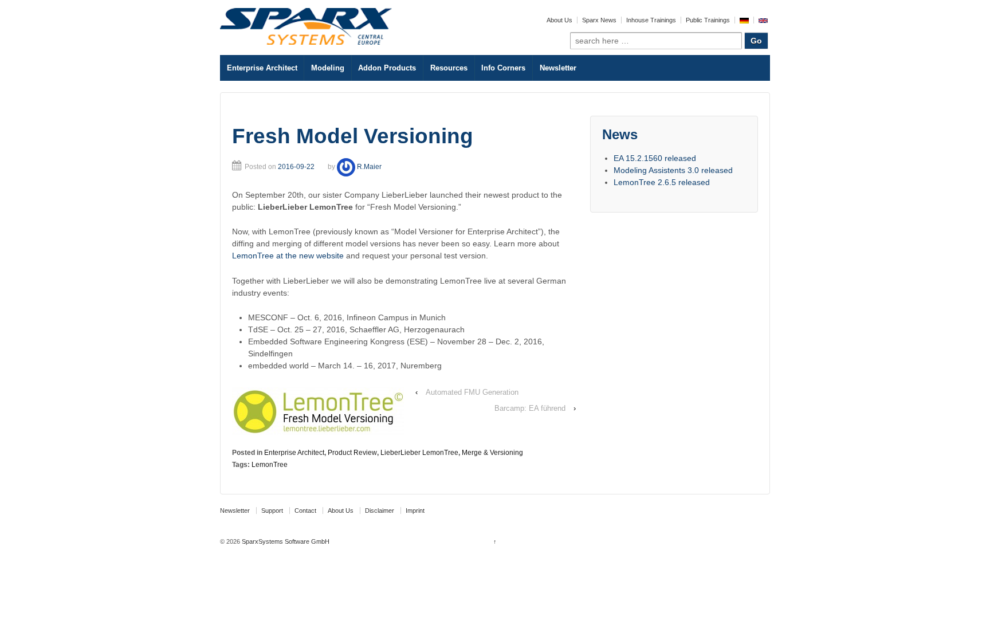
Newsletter (558, 68)
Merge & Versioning (492, 453)
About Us (559, 20)
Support (272, 510)
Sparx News (599, 20)
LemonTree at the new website (289, 255)
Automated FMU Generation (472, 392)
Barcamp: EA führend (529, 408)
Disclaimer (379, 510)
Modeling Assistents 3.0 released (673, 170)
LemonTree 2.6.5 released (662, 182)
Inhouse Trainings (651, 20)
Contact (305, 510)
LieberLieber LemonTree (419, 453)
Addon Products (387, 68)
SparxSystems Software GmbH (284, 541)
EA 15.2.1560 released (655, 158)
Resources (448, 68)
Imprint (415, 510)
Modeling (327, 68)
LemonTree (270, 465)
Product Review (352, 453)
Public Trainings (708, 20)
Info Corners (503, 68)
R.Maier (369, 167)
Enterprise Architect (262, 68)
